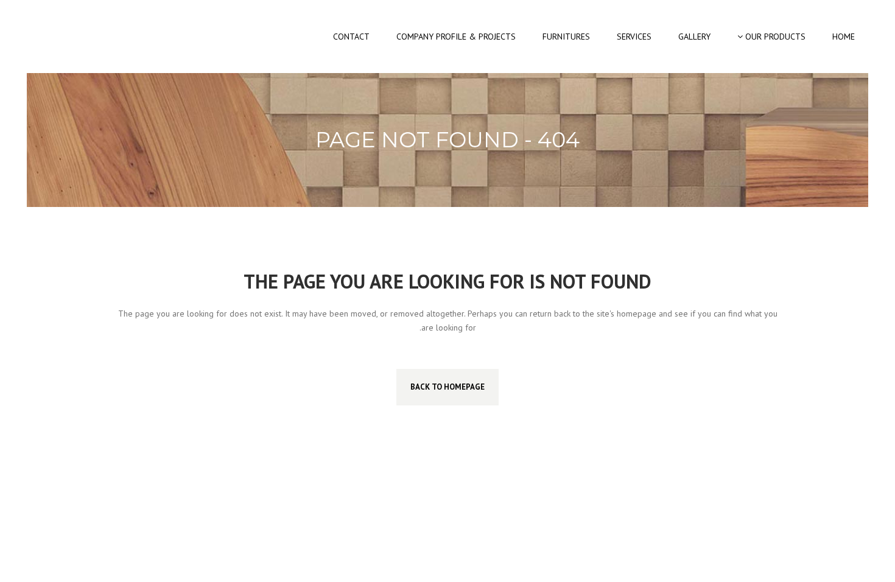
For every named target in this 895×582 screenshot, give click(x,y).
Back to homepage (447, 387)
